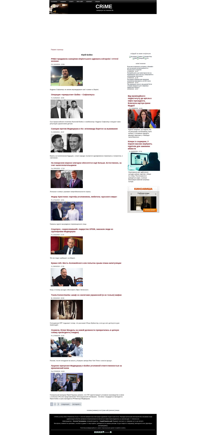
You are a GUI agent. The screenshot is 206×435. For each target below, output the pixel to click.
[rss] (147, 58)
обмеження (135, 419)
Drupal (77, 416)
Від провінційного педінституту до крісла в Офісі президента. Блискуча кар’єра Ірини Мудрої (139, 101)
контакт (89, 1)
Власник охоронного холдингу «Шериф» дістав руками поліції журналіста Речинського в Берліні (140, 68)
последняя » (76, 404)
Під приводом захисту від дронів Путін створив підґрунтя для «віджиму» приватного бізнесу (139, 85)
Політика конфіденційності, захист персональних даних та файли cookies (102, 428)
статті (71, 1)
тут (126, 421)
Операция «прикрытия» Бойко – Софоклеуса (72, 95)
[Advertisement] (103, 30)
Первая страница (57, 49)
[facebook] (133, 56)
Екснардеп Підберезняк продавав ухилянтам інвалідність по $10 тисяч (139, 80)
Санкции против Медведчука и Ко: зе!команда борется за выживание (84, 129)
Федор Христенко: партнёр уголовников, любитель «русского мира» (84, 197)
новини (63, 1)
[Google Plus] (147, 56)
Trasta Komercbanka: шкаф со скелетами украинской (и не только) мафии (86, 295)
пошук (97, 1)
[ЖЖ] (135, 58)
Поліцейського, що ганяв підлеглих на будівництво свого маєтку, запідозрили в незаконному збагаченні (140, 74)
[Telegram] (141, 58)
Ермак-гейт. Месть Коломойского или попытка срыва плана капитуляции (86, 263)
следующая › (65, 404)
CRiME (104, 6)
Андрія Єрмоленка (113, 416)
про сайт (80, 1)
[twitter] (140, 56)
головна (54, 1)
